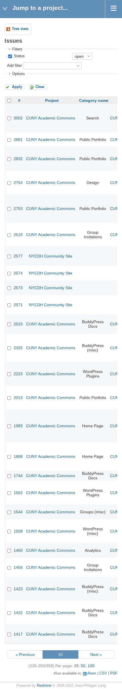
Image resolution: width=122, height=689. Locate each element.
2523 (18, 324)
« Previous (25, 654)
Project (52, 100)
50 (83, 666)
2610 (18, 234)
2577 (18, 256)
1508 (18, 531)
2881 (18, 139)
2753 (18, 208)
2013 (18, 397)
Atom (91, 673)
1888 (18, 456)
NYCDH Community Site (50, 256)
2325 (18, 347)
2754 (18, 182)
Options (18, 74)
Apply (17, 87)
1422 (18, 612)
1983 (18, 426)
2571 (18, 304)
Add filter (14, 66)
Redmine (44, 686)
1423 (18, 589)
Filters (17, 49)
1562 (18, 492)
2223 (18, 374)
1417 (18, 634)
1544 (18, 512)
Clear (40, 87)
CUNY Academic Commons (50, 118)
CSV (103, 673)
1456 (18, 567)
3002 (18, 118)
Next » (96, 654)
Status (19, 56)
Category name (93, 100)
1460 (18, 550)
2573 (18, 288)
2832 (18, 158)
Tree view (20, 29)
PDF (113, 673)
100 (91, 666)
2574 (18, 273)
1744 (18, 475)
